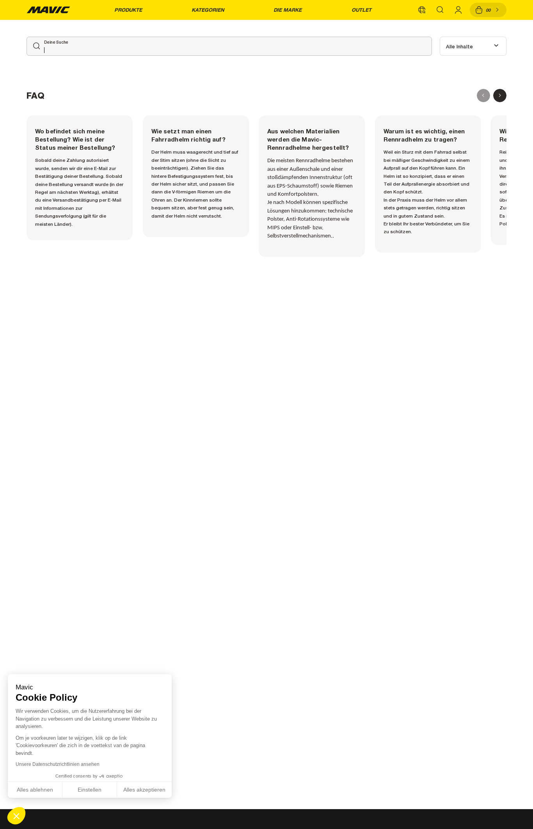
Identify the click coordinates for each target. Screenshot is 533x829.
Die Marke (288, 10)
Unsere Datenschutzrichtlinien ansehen (57, 764)
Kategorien (208, 10)
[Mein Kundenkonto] (458, 9)
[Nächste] (499, 95)
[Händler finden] (421, 9)
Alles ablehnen (35, 789)
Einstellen (89, 789)
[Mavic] (48, 10)
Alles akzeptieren (144, 789)
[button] (16, 815)
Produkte (128, 10)
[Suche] (440, 9)
